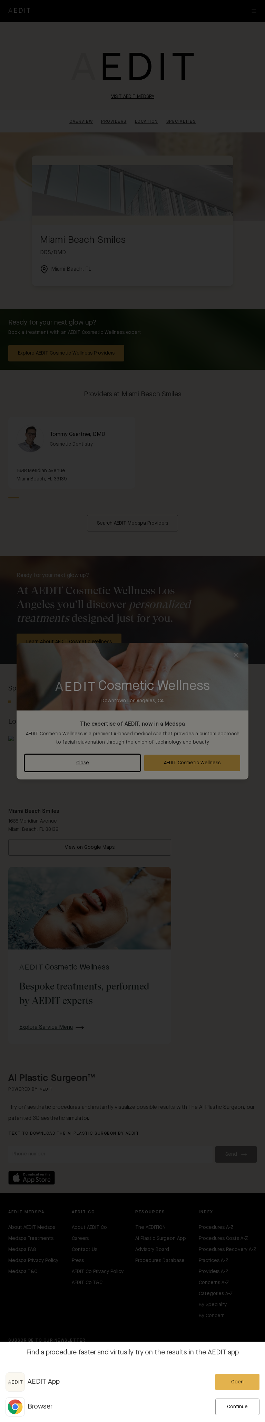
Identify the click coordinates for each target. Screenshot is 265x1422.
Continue (237, 1406)
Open (237, 1382)
